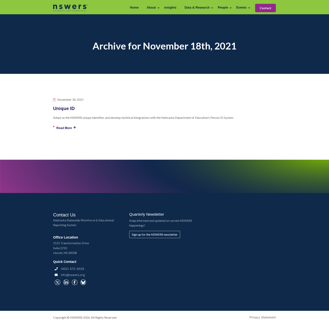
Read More (66, 127)
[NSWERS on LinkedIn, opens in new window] (66, 282)
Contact (265, 8)
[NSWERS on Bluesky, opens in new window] (83, 282)
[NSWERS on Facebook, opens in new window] (74, 282)
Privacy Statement (262, 317)
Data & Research (197, 7)
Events (241, 7)
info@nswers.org (73, 274)
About (151, 7)
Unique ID (64, 108)
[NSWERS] (70, 8)
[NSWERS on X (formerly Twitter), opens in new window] (57, 282)
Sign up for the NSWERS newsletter (155, 234)
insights (170, 7)
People (223, 7)
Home (134, 7)
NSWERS (76, 317)
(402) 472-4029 (72, 268)
